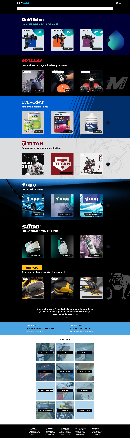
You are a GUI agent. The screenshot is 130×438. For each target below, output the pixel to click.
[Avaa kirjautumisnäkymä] (120, 3)
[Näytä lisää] (108, 40)
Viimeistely (100, 12)
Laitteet (40, 12)
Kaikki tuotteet (109, 12)
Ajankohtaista (96, 3)
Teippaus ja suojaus (89, 12)
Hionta (28, 12)
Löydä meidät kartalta (34, 432)
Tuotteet (79, 3)
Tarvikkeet (78, 12)
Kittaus (33, 12)
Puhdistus (70, 12)
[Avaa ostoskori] (117, 3)
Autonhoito (20, 12)
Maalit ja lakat (60, 12)
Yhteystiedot (107, 3)
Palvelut (86, 3)
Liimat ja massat (49, 12)
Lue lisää (65, 318)
